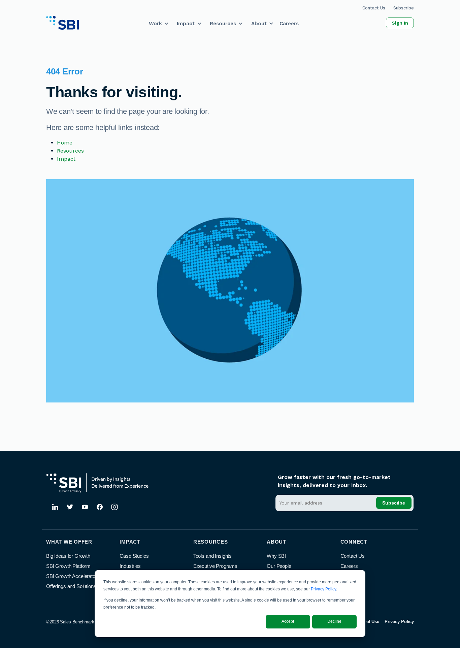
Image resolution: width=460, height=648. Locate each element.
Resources (223, 24)
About (259, 24)
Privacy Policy (323, 589)
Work (155, 24)
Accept (288, 621)
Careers (289, 24)
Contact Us (373, 7)
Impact (186, 24)
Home (64, 142)
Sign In (400, 23)
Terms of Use (365, 621)
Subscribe (403, 7)
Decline (334, 621)
